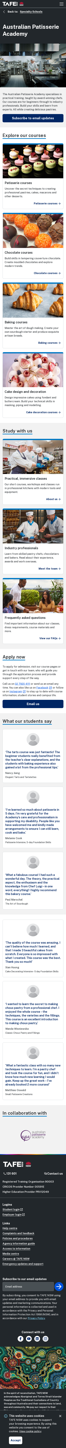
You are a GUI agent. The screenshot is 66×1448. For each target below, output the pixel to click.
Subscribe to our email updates (25, 1279)
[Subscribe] (58, 1286)
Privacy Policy (36, 1318)
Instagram (15, 691)
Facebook (42, 687)
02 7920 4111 (22, 683)
